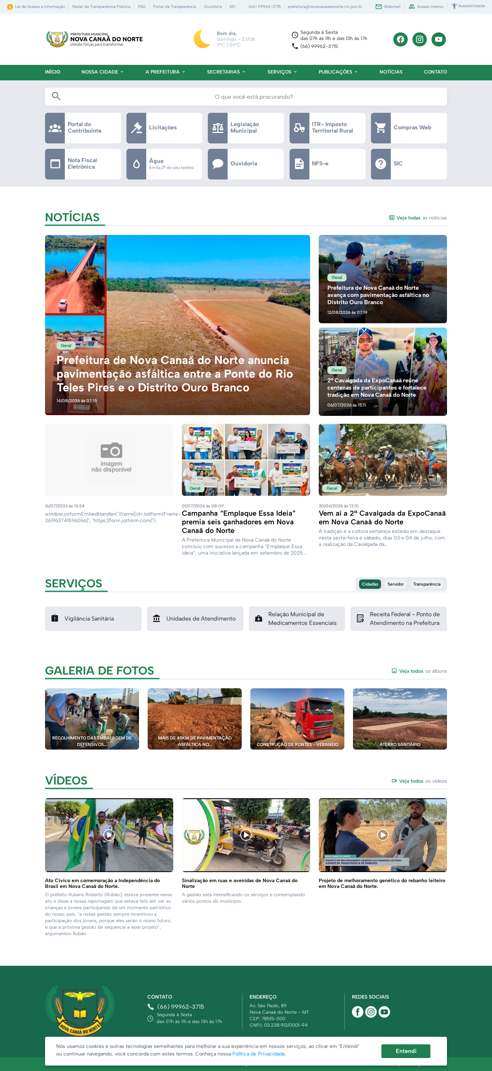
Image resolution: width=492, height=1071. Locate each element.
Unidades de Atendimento (201, 618)
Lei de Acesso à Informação (40, 6)
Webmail (392, 6)
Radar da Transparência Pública (101, 6)
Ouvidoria (213, 6)
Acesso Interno (430, 6)
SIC (232, 6)
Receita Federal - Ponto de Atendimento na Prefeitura (405, 618)
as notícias (422, 218)
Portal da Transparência (174, 6)
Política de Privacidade (258, 1054)
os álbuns (423, 671)
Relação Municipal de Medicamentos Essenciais (302, 618)
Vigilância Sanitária (89, 618)
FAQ (142, 6)
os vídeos (423, 781)
